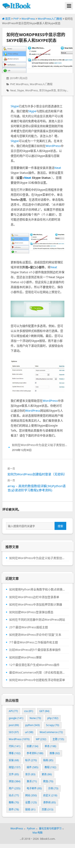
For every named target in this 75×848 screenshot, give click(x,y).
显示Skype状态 (47, 90)
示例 (53, 788)
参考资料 (35, 753)
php (52, 718)
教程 (50, 767)
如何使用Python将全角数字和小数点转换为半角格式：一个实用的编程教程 (37, 589)
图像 (55, 753)
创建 (32, 746)
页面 (47, 809)
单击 (50, 746)
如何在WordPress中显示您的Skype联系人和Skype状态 (35, 37)
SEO (14, 732)
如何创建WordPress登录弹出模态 (31, 612)
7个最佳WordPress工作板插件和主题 (33, 642)
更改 (47, 774)
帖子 (31, 760)
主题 (58, 739)
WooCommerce (51, 732)
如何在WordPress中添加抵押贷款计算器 (35, 604)
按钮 (14, 767)
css (28, 711)
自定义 (50, 795)
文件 (14, 774)
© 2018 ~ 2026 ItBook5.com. (38, 839)
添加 (14, 781)
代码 (14, 746)
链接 (30, 809)
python (32, 725)
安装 (14, 760)
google (16, 718)
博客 (14, 753)
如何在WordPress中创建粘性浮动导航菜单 (37, 680)
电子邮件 (34, 788)
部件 (14, 809)
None (35, 718)
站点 (14, 795)
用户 (14, 788)
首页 (8, 18)
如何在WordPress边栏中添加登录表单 (34, 597)
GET (44, 711)
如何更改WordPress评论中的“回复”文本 (35, 635)
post (14, 725)
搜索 (60, 526)
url (29, 732)
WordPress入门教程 (50, 18)
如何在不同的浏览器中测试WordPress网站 (37, 619)
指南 (48, 760)
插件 (32, 767)
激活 (32, 781)
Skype (20, 90)
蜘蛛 (14, 802)
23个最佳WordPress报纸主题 (28, 627)
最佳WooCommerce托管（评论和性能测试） (37, 672)
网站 (31, 795)
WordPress (28, 18)
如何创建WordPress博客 (25, 657)
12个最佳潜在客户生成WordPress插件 (34, 665)
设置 (31, 802)
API (13, 711)
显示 (30, 774)
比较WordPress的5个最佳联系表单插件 (35, 650)
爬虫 (48, 781)
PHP (16, 18)
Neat (13, 90)
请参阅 (49, 802)
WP (41, 739)
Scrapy (52, 725)
